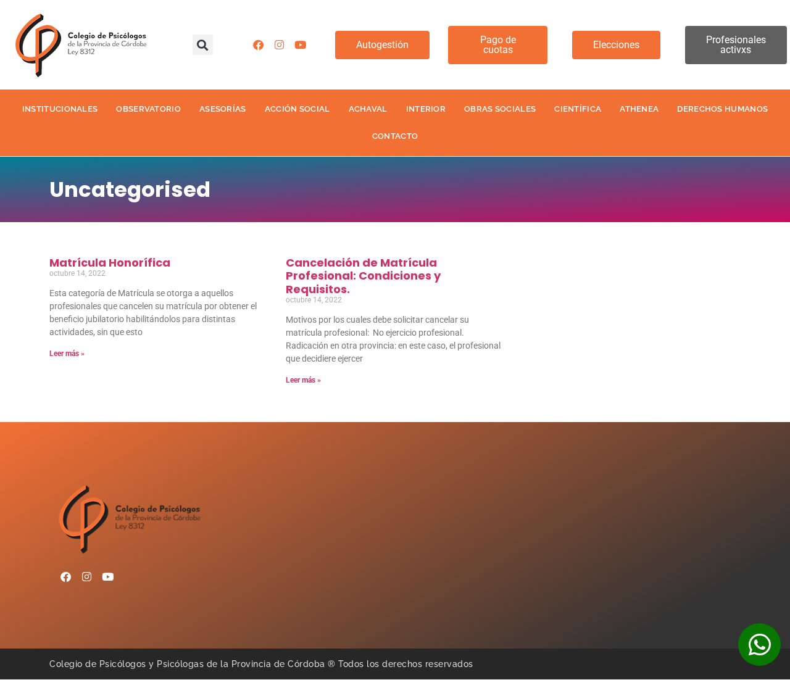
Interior (426, 109)
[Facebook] (257, 45)
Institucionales (60, 109)
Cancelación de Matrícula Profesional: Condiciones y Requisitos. (363, 276)
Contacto (395, 136)
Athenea (639, 109)
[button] (203, 45)
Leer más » (67, 353)
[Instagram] (278, 45)
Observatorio (148, 109)
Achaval (368, 109)
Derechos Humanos (722, 109)
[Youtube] (299, 45)
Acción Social (297, 109)
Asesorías (222, 109)
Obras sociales (500, 109)
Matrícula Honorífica (109, 262)
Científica (577, 109)
